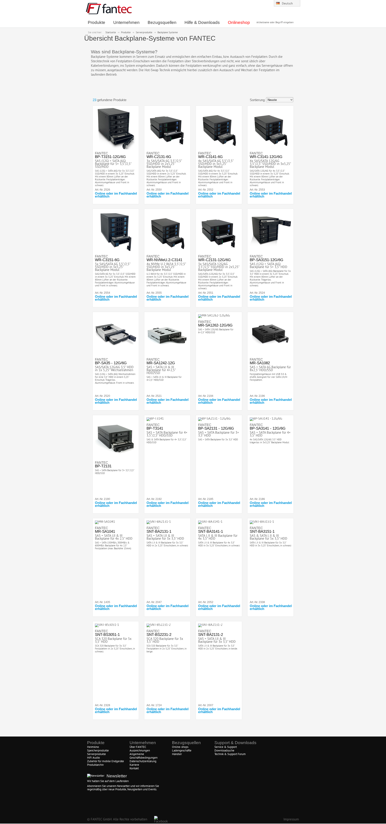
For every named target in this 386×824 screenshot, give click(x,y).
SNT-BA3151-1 (262, 531)
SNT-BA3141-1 (210, 531)
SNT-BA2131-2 (210, 635)
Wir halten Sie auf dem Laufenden (108, 781)
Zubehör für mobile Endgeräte (105, 761)
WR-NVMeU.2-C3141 (164, 260)
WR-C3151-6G (107, 260)
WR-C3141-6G (210, 157)
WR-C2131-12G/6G (214, 260)
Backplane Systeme (167, 32)
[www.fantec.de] (109, 13)
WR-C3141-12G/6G (266, 157)
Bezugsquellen (186, 742)
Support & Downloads (235, 742)
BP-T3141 (155, 428)
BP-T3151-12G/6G (110, 157)
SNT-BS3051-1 (107, 635)
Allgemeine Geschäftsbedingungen (143, 756)
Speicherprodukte (98, 751)
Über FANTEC (138, 747)
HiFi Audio (93, 758)
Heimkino (93, 747)
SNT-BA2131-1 (159, 531)
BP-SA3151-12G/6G (266, 260)
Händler (177, 754)
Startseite (110, 32)
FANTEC (101, 153)
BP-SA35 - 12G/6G (111, 363)
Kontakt (134, 768)
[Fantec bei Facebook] (157, 819)
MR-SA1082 (260, 363)
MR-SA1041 (105, 531)
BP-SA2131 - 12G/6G (216, 428)
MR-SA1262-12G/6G (215, 325)
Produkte (126, 32)
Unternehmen (143, 742)
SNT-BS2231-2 (159, 635)
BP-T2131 (103, 466)
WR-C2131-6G (159, 157)
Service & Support (225, 747)
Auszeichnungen (140, 751)
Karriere (134, 765)
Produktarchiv (95, 765)
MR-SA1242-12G (161, 363)
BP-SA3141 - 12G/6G (267, 428)
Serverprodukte (144, 32)
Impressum (291, 820)
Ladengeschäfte (181, 751)
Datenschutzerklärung (143, 761)
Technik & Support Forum (230, 754)
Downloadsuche (224, 751)
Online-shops (180, 747)
